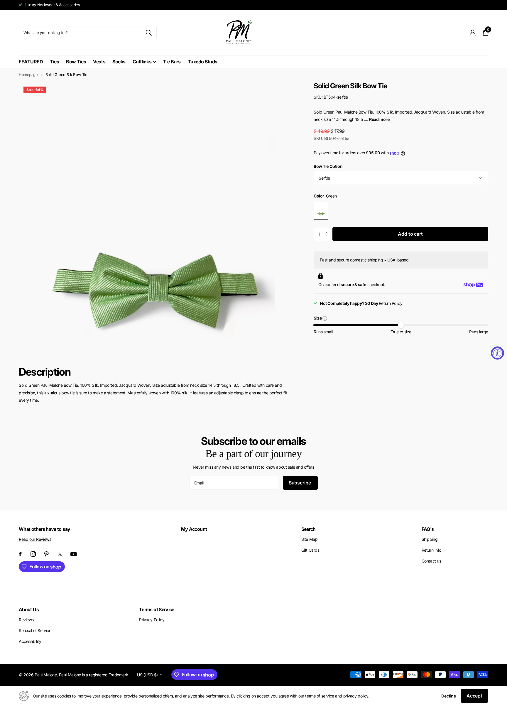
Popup (324, 317)
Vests (99, 62)
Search (308, 529)
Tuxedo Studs (202, 62)
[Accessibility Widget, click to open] (497, 353)
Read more (379, 119)
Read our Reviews (35, 539)
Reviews (26, 619)
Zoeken (149, 32)
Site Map (309, 539)
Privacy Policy (151, 619)
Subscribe (300, 483)
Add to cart (410, 234)
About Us (29, 609)
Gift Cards (310, 550)
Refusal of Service (35, 630)
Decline (448, 695)
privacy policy (355, 695)
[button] (328, 229)
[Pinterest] (46, 554)
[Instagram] (33, 554)
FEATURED (31, 62)
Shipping (430, 539)
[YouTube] (73, 554)
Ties (54, 62)
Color (325, 196)
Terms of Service (156, 609)
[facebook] (20, 554)
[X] (60, 554)
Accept (474, 696)
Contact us (431, 560)
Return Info (431, 550)
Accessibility (30, 641)
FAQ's (428, 529)
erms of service (320, 695)
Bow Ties (76, 62)
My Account (194, 529)
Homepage (28, 74)
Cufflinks (142, 62)
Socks (119, 62)
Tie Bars (171, 62)
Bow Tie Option (328, 166)
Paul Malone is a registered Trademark (93, 674)
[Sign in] (473, 32)
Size (318, 318)
